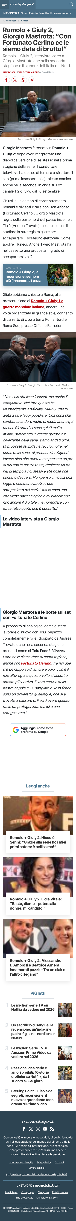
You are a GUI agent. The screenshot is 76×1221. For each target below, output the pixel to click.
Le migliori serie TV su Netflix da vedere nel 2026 (33, 1007)
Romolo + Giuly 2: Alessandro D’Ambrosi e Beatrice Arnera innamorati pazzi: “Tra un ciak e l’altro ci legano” (37, 967)
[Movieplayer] (38, 1122)
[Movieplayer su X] (30, 1129)
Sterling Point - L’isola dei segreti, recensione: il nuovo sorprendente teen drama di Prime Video (32, 1097)
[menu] (4, 4)
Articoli (24, 20)
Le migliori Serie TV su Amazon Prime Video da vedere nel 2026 (31, 1052)
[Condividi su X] (14, 79)
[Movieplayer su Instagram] (38, 1129)
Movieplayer (10, 20)
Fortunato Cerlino (36, 663)
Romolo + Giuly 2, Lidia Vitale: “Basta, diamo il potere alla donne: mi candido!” (36, 903)
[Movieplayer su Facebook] (23, 1129)
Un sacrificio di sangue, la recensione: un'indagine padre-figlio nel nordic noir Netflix (33, 1031)
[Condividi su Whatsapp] (23, 79)
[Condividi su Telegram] (31, 79)
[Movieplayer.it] (22, 4)
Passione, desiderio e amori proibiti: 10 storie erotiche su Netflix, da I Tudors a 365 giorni (30, 1074)
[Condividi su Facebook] (6, 79)
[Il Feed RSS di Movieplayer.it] (52, 1129)
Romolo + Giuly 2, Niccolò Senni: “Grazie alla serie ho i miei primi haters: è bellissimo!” (38, 842)
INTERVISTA (9, 72)
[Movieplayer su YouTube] (45, 1129)
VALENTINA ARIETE (28, 72)
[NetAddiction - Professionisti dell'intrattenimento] (46, 1185)
